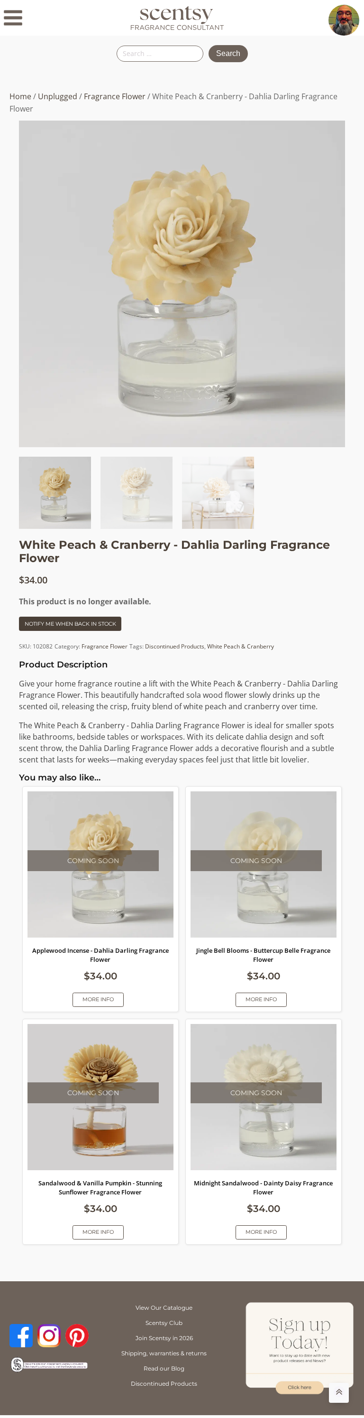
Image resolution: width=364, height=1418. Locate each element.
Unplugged (57, 96)
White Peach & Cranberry (240, 646)
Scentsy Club (164, 1322)
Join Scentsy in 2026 (164, 1338)
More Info (98, 999)
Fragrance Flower (115, 96)
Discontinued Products (174, 646)
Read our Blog (164, 1368)
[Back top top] (339, 1393)
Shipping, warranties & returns (164, 1353)
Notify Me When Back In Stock (70, 623)
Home (20, 96)
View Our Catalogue (164, 1307)
